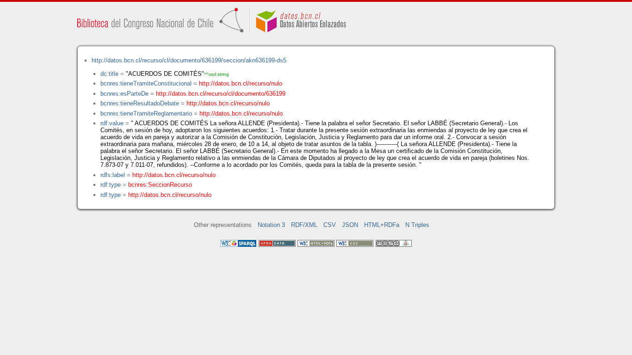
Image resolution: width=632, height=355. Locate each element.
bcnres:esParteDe (124, 93)
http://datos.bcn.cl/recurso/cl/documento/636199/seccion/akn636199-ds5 (189, 60)
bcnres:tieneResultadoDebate (139, 103)
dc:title (109, 73)
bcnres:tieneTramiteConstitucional (146, 83)
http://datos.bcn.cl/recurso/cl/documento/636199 (220, 93)
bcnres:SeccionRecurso (160, 184)
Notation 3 (271, 224)
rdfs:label (112, 174)
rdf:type (110, 184)
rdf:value (112, 123)
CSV (329, 224)
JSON (350, 224)
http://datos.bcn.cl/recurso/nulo (240, 83)
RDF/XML (304, 224)
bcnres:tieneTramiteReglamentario (146, 113)
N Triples (417, 224)
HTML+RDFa (381, 224)
